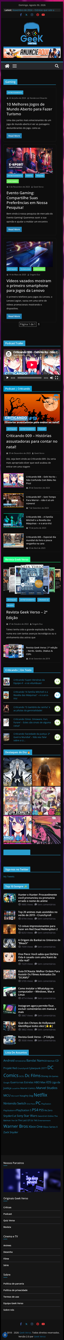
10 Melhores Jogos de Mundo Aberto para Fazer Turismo (29, 109)
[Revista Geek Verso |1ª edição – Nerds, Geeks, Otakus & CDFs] (13, 653)
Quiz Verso (9, 1220)
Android (9, 1060)
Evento (29, 176)
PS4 (35, 1109)
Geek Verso (38, 186)
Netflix (40, 1095)
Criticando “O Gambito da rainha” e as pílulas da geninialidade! (32, 709)
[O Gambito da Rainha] (6, 709)
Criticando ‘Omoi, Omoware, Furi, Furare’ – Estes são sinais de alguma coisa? (32, 722)
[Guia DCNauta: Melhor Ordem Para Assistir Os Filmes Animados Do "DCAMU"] (17, 801)
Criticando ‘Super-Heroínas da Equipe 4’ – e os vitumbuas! (29, 681)
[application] (32, 365)
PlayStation (46, 1103)
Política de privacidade (15, 1290)
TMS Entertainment (42, 1120)
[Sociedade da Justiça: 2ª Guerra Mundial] (6, 737)
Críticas (7, 1207)
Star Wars (30, 1116)
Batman (51, 1060)
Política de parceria (13, 1283)
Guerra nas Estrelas (21, 1082)
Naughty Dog (26, 1095)
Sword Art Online (46, 1116)
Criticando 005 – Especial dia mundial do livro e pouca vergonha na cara (41, 540)
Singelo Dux (35, 274)
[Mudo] (51, 377)
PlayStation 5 (23, 1110)
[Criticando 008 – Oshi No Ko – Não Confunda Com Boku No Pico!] (13, 482)
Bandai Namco (36, 1060)
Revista (10, 605)
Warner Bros (15, 1126)
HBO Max (40, 1082)
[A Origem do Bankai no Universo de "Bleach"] (17, 772)
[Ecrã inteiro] (56, 377)
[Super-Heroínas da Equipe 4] (6, 681)
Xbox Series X (50, 1126)
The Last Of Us (25, 1120)
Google (6, 1082)
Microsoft (15, 1096)
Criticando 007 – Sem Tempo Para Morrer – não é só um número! (41, 500)
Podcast (42, 429)
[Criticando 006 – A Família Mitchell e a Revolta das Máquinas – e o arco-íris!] (13, 522)
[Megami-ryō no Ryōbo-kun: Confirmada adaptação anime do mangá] (46, 801)
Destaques (12, 269)
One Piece (31, 1104)
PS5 (41, 1110)
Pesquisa (39, 176)
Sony (20, 1116)
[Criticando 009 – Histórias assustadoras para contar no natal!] (32, 409)
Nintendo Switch (14, 1103)
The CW (14, 1120)
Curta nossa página (16, 852)
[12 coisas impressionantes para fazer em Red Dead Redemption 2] (46, 772)
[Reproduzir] (7, 377)
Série (6, 1265)
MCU (7, 1095)
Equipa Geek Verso (13, 1303)
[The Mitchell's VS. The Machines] (6, 695)
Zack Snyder (10, 1132)
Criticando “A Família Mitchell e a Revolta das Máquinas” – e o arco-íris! (31, 695)
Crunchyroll (23, 1068)
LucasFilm (16, 1088)
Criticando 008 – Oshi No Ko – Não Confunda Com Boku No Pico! (41, 480)
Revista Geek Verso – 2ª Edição (26, 614)
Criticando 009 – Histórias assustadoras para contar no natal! (31, 441)
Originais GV (44, 600)
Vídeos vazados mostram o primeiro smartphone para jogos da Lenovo (29, 285)
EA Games (53, 1076)
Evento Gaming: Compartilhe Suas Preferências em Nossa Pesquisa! (27, 200)
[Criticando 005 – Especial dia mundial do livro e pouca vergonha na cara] (13, 542)
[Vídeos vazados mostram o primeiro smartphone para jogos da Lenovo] (30, 254)
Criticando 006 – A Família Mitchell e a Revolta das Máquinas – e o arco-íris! (39, 520)
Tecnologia (25, 269)
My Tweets (8, 876)
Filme (6, 1258)
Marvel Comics (28, 1088)
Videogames (13, 181)
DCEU (21, 1076)
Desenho (8, 1251)
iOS (48, 1082)
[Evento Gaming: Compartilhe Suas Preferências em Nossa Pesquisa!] (30, 161)
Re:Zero (48, 1110)
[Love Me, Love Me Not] (6, 722)
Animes (7, 1245)
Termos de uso (11, 1296)
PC (38, 1103)
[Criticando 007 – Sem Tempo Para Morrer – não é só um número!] (13, 502)
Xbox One (36, 1126)
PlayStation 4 (9, 1110)
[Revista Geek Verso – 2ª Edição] (32, 580)
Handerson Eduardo (38, 98)
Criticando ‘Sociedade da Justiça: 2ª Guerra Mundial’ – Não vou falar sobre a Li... (32, 737)
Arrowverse (20, 1060)
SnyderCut (9, 1116)
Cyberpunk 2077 (38, 1068)
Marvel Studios (46, 1088)
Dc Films (33, 1075)
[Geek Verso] (7, 66)
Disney (44, 1076)
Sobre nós (8, 1309)
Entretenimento (15, 92)
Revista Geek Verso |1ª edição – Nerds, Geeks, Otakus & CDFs (41, 651)
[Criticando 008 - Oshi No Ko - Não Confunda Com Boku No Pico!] (17, 830)
